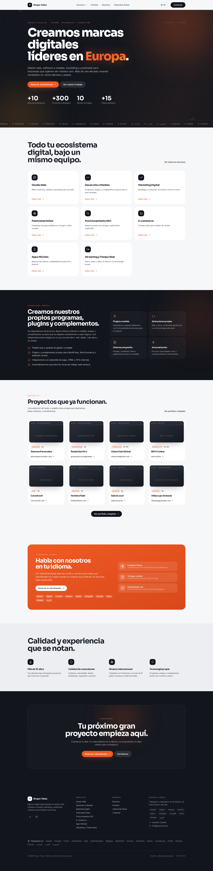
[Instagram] (36, 816)
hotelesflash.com (78, 501)
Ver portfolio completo (174, 411)
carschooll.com (37, 501)
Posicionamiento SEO (84, 816)
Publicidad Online (83, 813)
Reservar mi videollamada (49, 588)
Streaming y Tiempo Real (86, 827)
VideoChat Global (121, 5)
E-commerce (81, 820)
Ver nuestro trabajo (72, 84)
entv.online (156, 456)
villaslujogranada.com (161, 501)
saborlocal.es (117, 501)
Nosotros (106, 5)
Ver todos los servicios (174, 162)
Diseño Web (81, 802)
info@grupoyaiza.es (160, 826)
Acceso (181, 856)
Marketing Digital (83, 809)
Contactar (178, 5)
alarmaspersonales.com (41, 456)
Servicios (80, 5)
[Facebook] (30, 816)
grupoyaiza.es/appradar (81, 456)
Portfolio (94, 5)
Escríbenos (122, 754)
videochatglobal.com (120, 456)
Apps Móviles (81, 824)
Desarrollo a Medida (84, 805)
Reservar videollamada (42, 84)
